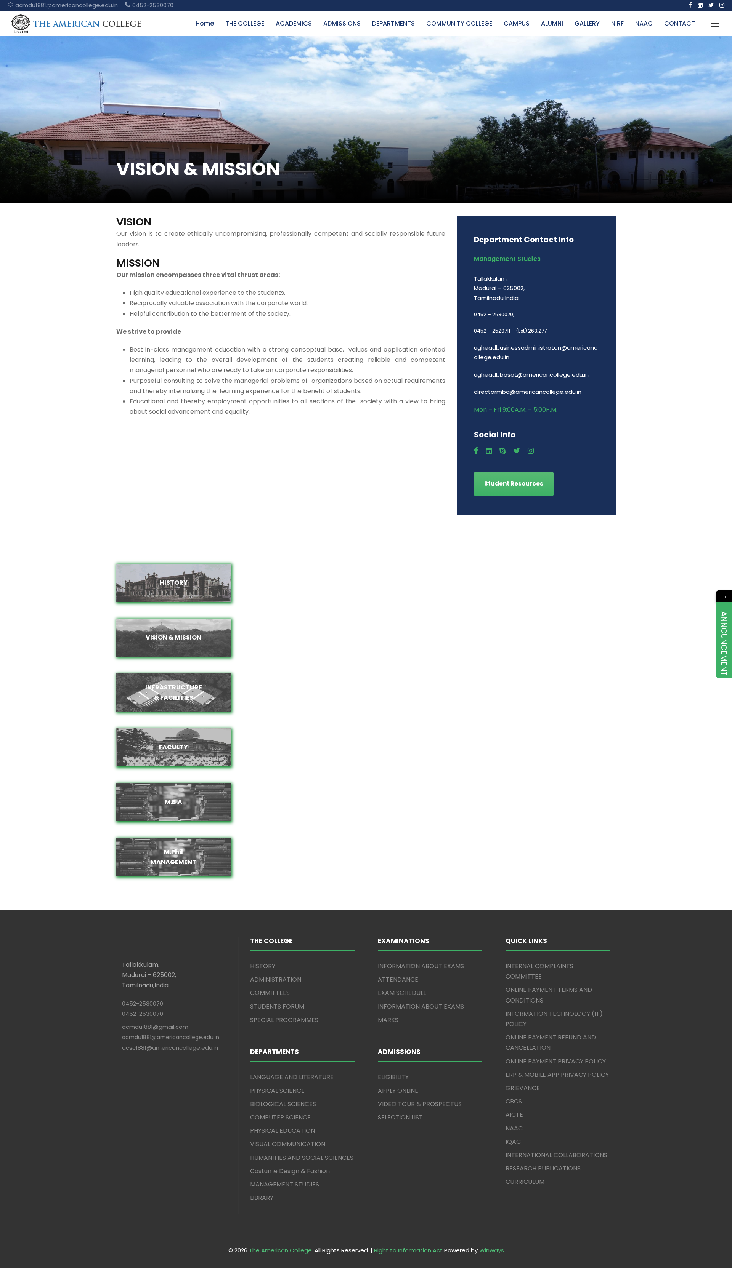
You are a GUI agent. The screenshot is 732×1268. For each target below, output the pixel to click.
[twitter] (711, 5)
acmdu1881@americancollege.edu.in (170, 1037)
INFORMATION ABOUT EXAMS (421, 966)
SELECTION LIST (400, 1117)
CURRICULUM (525, 1181)
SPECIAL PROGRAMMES (284, 1019)
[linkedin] (700, 5)
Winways (491, 1250)
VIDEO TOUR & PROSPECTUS (420, 1104)
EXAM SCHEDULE (402, 992)
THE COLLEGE (244, 23)
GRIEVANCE (523, 1088)
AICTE (514, 1114)
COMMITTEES (270, 992)
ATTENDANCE (398, 979)
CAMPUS (517, 23)
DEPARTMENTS (393, 23)
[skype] (502, 451)
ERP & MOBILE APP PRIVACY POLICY (557, 1074)
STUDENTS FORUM (277, 1006)
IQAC (513, 1141)
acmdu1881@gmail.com (155, 1027)
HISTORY (262, 966)
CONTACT (679, 23)
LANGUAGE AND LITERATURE (292, 1077)
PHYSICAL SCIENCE (277, 1090)
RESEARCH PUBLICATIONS (543, 1168)
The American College (280, 1250)
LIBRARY (261, 1197)
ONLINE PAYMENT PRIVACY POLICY (556, 1061)
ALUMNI (552, 23)
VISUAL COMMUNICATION (287, 1144)
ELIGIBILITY (393, 1077)
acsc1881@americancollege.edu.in (170, 1048)
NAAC (644, 23)
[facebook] (690, 5)
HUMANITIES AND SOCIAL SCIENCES (301, 1157)
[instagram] (721, 5)
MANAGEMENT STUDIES (284, 1184)
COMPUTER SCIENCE (280, 1117)
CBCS (514, 1101)
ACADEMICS (294, 23)
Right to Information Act (408, 1250)
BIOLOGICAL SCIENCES (283, 1104)
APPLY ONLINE (398, 1090)
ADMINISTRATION (275, 979)
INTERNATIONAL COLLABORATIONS (556, 1155)
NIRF (617, 23)
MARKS (388, 1019)
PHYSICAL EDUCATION (282, 1130)
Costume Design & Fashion (290, 1171)
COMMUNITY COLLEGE (459, 23)
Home (205, 23)
